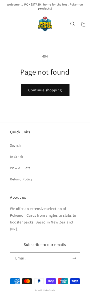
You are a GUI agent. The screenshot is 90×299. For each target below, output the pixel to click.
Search (15, 145)
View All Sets (20, 168)
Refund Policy (21, 179)
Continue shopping (45, 90)
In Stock (16, 156)
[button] (6, 24)
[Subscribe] (74, 258)
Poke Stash (49, 290)
